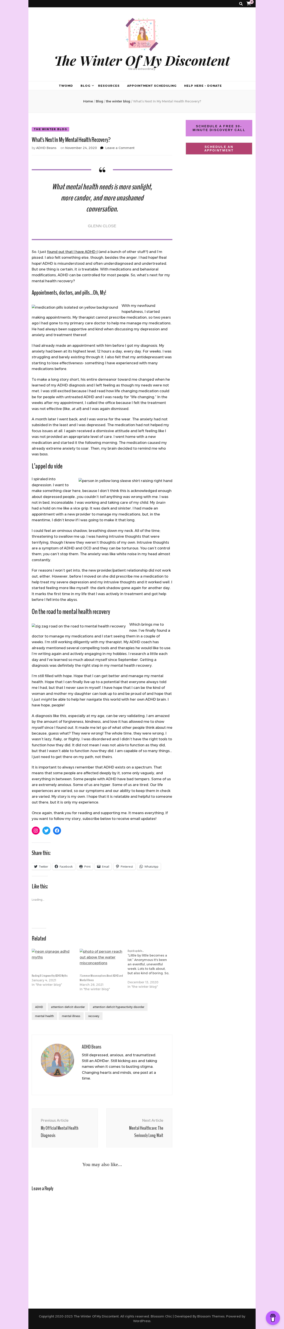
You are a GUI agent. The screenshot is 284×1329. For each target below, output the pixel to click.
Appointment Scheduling (152, 85)
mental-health (44, 1016)
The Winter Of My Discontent (142, 60)
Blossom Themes (211, 1316)
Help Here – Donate (203, 85)
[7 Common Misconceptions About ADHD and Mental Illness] (101, 961)
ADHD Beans (46, 148)
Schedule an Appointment (219, 148)
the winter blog (50, 129)
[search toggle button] (241, 4)
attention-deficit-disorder (68, 1007)
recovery (93, 1016)
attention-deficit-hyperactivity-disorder (118, 1007)
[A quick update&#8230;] (152, 971)
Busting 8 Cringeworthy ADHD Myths (49, 976)
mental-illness (71, 1016)
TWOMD (66, 85)
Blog (86, 85)
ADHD (39, 1007)
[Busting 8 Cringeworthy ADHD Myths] (53, 961)
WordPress (141, 1321)
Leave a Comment (119, 148)
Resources (109, 85)
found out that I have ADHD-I (72, 252)
